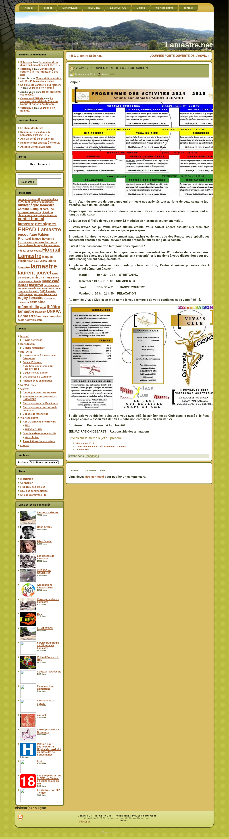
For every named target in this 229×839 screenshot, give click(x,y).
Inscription (26, 478)
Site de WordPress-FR (33, 495)
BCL (27, 425)
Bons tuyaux (27, 344)
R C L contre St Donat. (86, 55)
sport (43, 307)
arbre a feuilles (49, 199)
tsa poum (40, 312)
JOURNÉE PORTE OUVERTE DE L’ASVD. (178, 55)
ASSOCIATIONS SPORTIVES (39, 421)
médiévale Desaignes (40, 288)
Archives (23, 462)
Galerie (24, 388)
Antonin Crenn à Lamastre (35, 146)
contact (24, 445)
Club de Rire (82, 449)
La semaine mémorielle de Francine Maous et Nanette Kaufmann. (39, 101)
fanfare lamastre (43, 238)
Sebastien (26, 62)
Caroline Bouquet (30, 209)
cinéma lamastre (47, 215)
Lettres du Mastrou (48, 512)
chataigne (47, 212)
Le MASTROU (28, 384)
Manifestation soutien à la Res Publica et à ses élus (39, 71)
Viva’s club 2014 (85, 443)
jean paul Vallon (37, 261)
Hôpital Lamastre (39, 253)
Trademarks (121, 816)
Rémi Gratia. (44, 541)
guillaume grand (50, 245)
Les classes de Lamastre (37, 376)
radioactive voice (45, 294)
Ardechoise (32, 437)
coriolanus (26, 68)
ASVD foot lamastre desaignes (36, 202)
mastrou (36, 285)
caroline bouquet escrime (36, 210)
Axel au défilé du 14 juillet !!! (37, 138)
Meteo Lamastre (39, 164)
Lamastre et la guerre (35, 372)
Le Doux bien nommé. (41, 87)
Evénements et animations (45, 687)
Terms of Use (103, 816)
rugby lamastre (30, 298)
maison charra (42, 277)
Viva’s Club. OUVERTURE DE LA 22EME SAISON (112, 68)
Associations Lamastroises (39, 441)
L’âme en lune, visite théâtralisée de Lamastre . (101, 446)
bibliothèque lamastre (36, 205)
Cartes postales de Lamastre (39, 392)
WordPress (120, 832)
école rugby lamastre (30, 320)
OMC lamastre (48, 291)
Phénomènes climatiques (37, 380)
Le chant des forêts (31, 128)
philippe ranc (25, 294)
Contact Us (85, 816)
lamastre (43, 266)
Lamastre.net (188, 45)
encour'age (27, 234)
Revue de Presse (32, 340)
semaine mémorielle (32, 304)
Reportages (92, 456)
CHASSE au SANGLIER (44, 571)
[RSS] (20, 818)
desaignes (45, 223)
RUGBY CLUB (33, 429)
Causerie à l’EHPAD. (32, 98)
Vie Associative (29, 417)
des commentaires (34, 491)
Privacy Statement (144, 816)
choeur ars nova (27, 215)
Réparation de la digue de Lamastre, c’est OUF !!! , (40, 63)
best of (24, 336)
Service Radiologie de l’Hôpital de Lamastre (48, 645)
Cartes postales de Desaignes (40, 403)
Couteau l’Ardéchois (49, 671)
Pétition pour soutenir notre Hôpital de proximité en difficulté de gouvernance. (49, 749)
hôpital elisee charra (30, 250)
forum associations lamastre (37, 242)
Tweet (123, 820)
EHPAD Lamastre (39, 229)
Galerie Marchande (34, 347)
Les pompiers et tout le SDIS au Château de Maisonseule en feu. (49, 779)
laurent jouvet (35, 273)
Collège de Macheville (35, 413)
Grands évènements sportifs (39, 433)
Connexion (26, 482)
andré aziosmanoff (29, 199)
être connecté (94, 476)
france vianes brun (29, 245)
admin (113, 74)
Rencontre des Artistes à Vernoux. (40, 142)
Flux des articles (32, 487)
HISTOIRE (26, 351)
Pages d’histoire (32, 362)
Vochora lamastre (48, 316)
